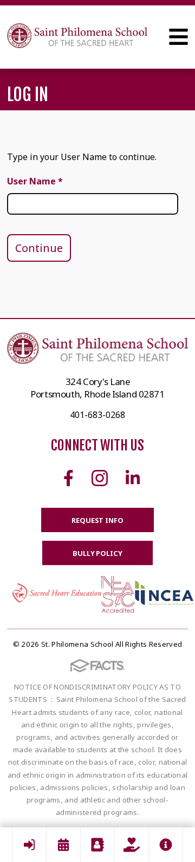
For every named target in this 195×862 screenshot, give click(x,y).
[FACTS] (29, 844)
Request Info (97, 520)
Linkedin (132, 478)
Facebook (68, 478)
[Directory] (97, 844)
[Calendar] (63, 844)
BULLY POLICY (97, 553)
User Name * (35, 181)
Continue (39, 248)
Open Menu (178, 37)
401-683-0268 (97, 415)
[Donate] (131, 844)
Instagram (100, 478)
